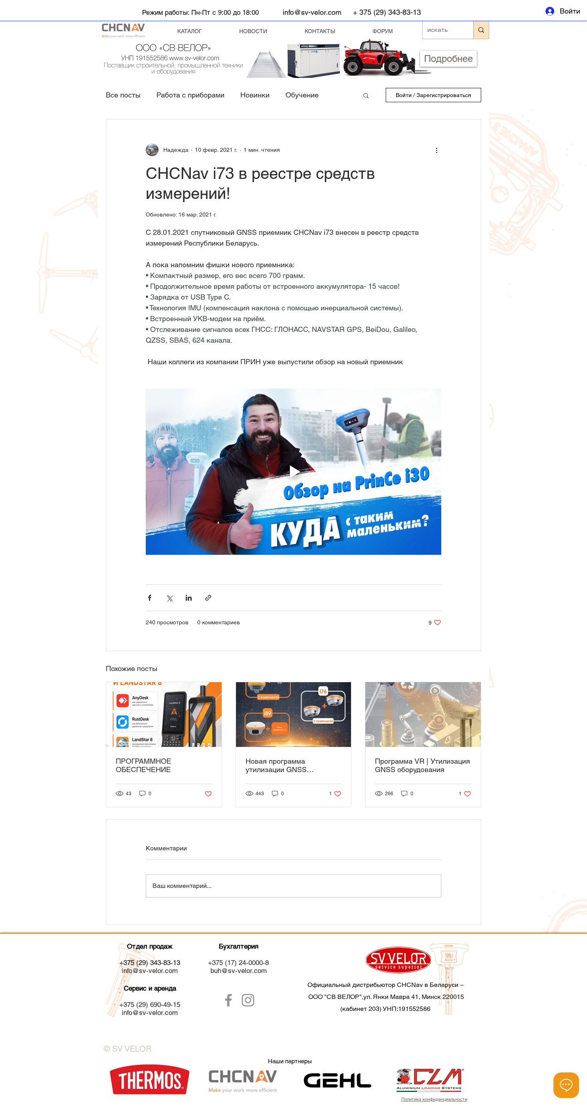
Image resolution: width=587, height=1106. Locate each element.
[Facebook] (228, 1000)
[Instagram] (248, 1000)
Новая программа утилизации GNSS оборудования (276, 765)
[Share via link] (208, 598)
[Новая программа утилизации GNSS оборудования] (293, 714)
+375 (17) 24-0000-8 (238, 963)
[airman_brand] (149, 1080)
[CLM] (429, 1080)
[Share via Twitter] (169, 598)
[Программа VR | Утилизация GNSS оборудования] (423, 714)
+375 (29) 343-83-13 (149, 963)
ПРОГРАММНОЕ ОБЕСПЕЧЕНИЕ (143, 765)
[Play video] (293, 472)
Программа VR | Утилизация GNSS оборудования (422, 765)
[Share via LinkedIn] (188, 598)
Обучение (302, 95)
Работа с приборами (190, 95)
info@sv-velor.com (312, 12)
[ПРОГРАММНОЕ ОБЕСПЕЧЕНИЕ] (164, 714)
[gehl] (336, 1080)
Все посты (123, 95)
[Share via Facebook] (149, 598)
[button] (366, 95)
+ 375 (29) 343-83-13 (387, 12)
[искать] (481, 30)
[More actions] (436, 150)
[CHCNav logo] (242, 1080)
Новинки (255, 95)
